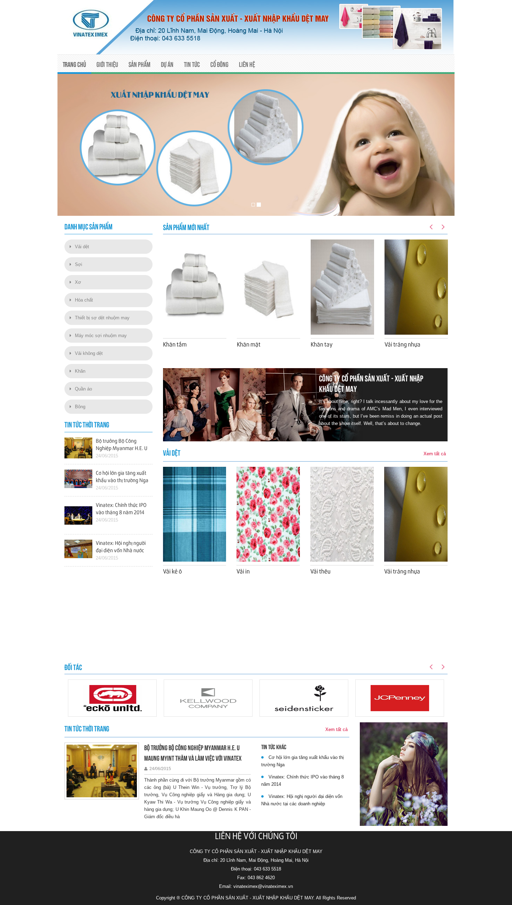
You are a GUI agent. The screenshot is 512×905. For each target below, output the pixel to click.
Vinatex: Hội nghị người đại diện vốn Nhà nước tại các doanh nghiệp (301, 800)
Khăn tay (322, 345)
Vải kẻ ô (172, 572)
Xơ (78, 282)
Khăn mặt (249, 345)
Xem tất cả (435, 453)
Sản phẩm (139, 64)
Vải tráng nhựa (402, 345)
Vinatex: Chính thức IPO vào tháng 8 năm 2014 (302, 780)
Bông (80, 406)
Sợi (78, 264)
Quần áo (83, 388)
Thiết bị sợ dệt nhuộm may (102, 317)
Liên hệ (247, 64)
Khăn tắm (175, 345)
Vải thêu (320, 572)
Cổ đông (219, 64)
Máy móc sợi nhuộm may (101, 335)
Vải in (243, 572)
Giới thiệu (107, 64)
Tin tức (192, 64)
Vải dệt (82, 246)
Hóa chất (84, 300)
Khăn (80, 371)
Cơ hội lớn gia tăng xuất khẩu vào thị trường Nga (302, 761)
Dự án (167, 64)
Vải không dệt (89, 353)
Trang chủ (74, 64)
